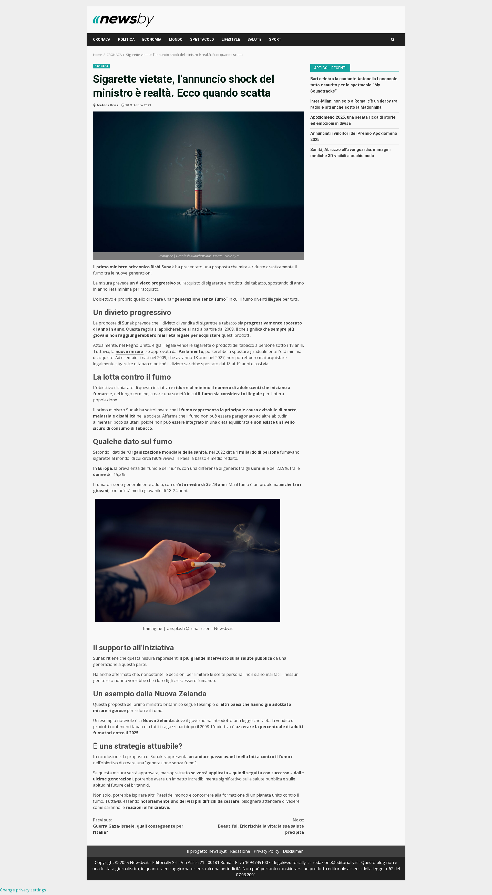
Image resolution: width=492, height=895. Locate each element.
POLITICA (126, 39)
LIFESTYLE (231, 39)
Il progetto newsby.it (207, 851)
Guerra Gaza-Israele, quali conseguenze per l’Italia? (138, 826)
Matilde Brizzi (108, 105)
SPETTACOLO (202, 39)
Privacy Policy (266, 851)
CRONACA (101, 39)
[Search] (392, 40)
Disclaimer (293, 851)
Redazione (240, 851)
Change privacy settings (23, 890)
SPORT (275, 39)
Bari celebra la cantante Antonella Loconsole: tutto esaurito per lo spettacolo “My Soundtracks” (354, 84)
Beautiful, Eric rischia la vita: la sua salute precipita (261, 826)
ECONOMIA (151, 39)
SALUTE (254, 39)
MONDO (175, 39)
